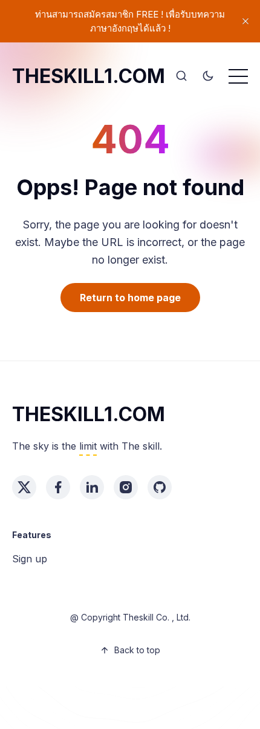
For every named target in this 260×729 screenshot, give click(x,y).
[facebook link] (58, 487)
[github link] (160, 487)
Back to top (137, 650)
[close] (245, 21)
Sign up (29, 559)
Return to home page (130, 297)
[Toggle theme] (208, 76)
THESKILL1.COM (88, 76)
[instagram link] (126, 487)
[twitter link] (24, 487)
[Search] (181, 76)
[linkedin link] (92, 487)
